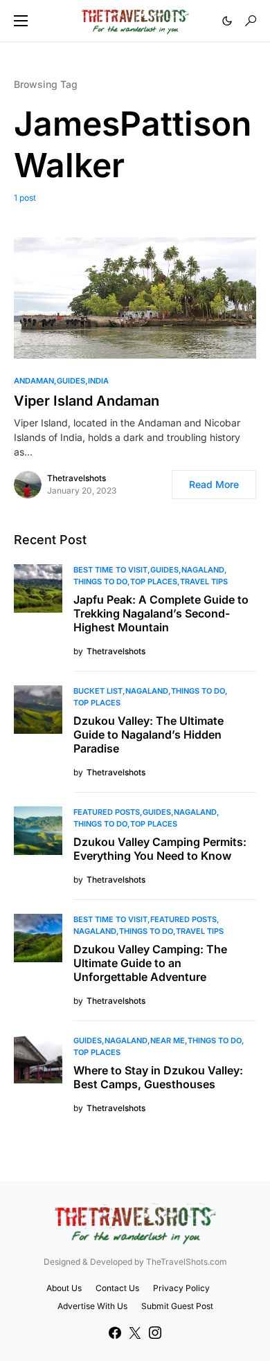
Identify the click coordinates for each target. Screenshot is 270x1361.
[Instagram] (155, 1332)
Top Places (153, 581)
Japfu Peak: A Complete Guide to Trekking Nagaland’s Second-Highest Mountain (161, 613)
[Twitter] (135, 1332)
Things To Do (100, 581)
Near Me (167, 1040)
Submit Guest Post (177, 1306)
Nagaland (202, 570)
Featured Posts (106, 812)
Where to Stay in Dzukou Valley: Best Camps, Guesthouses (158, 1077)
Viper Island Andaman (86, 401)
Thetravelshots (76, 478)
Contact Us (117, 1288)
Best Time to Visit (110, 570)
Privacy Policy (181, 1288)
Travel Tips (204, 581)
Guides (71, 381)
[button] (21, 20)
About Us (64, 1288)
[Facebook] (115, 1332)
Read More (214, 484)
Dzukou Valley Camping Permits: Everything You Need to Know (159, 849)
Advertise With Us (92, 1306)
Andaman (34, 381)
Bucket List (98, 691)
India (98, 381)
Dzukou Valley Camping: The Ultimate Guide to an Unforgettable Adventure (150, 963)
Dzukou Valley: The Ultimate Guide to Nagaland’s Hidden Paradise (148, 734)
